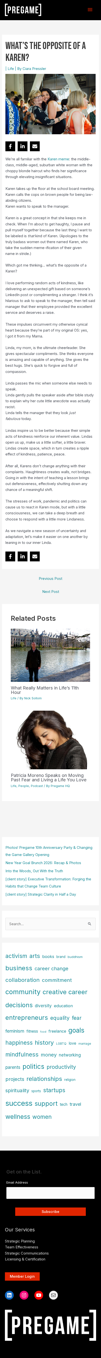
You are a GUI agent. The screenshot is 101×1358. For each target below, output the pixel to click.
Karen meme (58, 159)
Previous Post (50, 578)
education (63, 1005)
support (46, 1103)
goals (76, 1030)
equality (60, 1018)
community (22, 992)
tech (63, 1104)
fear (77, 1018)
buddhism (75, 957)
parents (12, 1067)
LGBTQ (61, 1043)
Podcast (37, 786)
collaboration (22, 980)
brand (60, 957)
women (42, 1116)
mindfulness (21, 1054)
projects (14, 1079)
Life (11, 69)
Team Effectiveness (21, 1247)
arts (34, 955)
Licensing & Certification (25, 1259)
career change (51, 969)
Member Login (22, 1276)
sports (36, 1091)
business (18, 968)
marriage (84, 1043)
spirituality (17, 1090)
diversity (43, 1005)
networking (70, 1055)
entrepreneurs (26, 1017)
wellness (17, 1116)
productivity (61, 1067)
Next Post (50, 591)
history (44, 1042)
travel (75, 1104)
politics (33, 1066)
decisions (19, 1005)
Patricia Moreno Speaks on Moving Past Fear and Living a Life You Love (49, 777)
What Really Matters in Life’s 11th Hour (45, 690)
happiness (19, 1042)
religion (70, 1080)
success (18, 1103)
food (43, 1031)
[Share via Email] (35, 146)
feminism (14, 1031)
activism (16, 956)
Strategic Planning (20, 1241)
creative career (65, 992)
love (72, 1043)
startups (54, 1090)
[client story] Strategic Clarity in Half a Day (40, 894)
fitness (32, 1031)
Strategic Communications (27, 1253)
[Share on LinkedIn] (22, 146)
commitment (57, 980)
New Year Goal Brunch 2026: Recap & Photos (43, 863)
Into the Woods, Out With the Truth (34, 871)
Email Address (17, 1182)
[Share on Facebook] (10, 146)
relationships (44, 1078)
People (23, 786)
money (49, 1055)
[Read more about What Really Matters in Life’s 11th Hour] (50, 655)
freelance (57, 1031)
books (48, 956)
